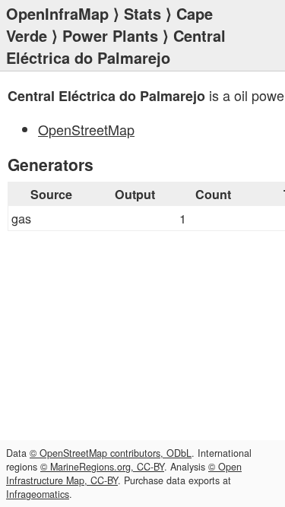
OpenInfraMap (57, 13)
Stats (142, 13)
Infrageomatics (37, 494)
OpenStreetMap (86, 129)
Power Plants (110, 35)
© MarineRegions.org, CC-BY (102, 467)
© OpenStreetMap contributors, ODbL (111, 453)
